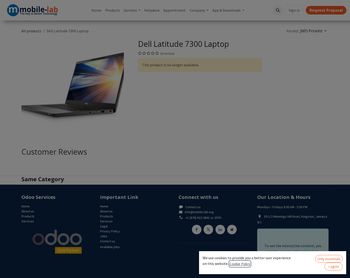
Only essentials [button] (328, 259)
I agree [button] (333, 266)
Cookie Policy (240, 264)
